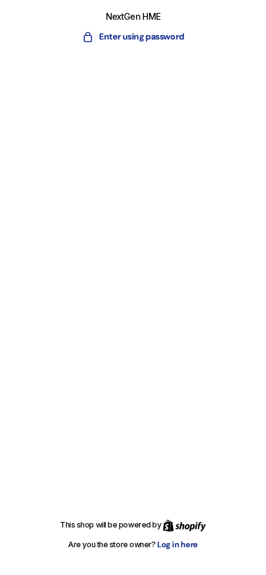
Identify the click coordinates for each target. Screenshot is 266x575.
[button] (133, 37)
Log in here (177, 544)
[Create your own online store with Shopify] (184, 524)
